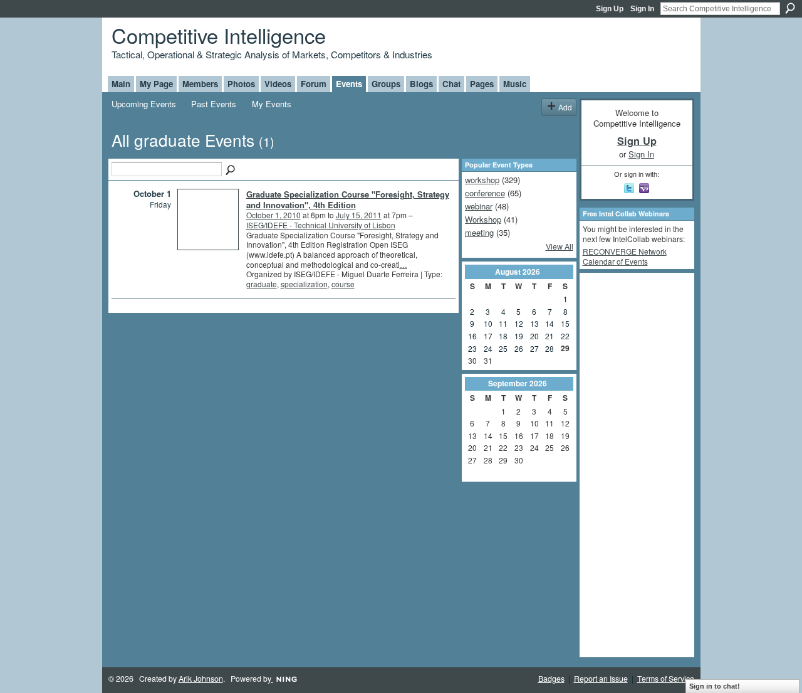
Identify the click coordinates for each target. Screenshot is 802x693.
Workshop (483, 219)
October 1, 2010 (273, 214)
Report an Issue (601, 678)
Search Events (231, 170)
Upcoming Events (144, 104)
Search (790, 8)
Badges (551, 678)
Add (565, 107)
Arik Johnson (201, 678)
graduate (261, 283)
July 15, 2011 (359, 214)
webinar (478, 206)
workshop (482, 180)
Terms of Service (665, 678)
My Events (271, 104)
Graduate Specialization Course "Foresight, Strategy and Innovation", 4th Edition (347, 199)
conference (485, 193)
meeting (479, 232)
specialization (304, 283)
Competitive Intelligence (219, 35)
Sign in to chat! (714, 686)
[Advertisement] (633, 464)
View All (559, 246)
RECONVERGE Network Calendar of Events (625, 256)
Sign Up (609, 8)
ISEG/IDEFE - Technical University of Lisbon (320, 225)
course (343, 283)
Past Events (213, 104)
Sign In (642, 8)
